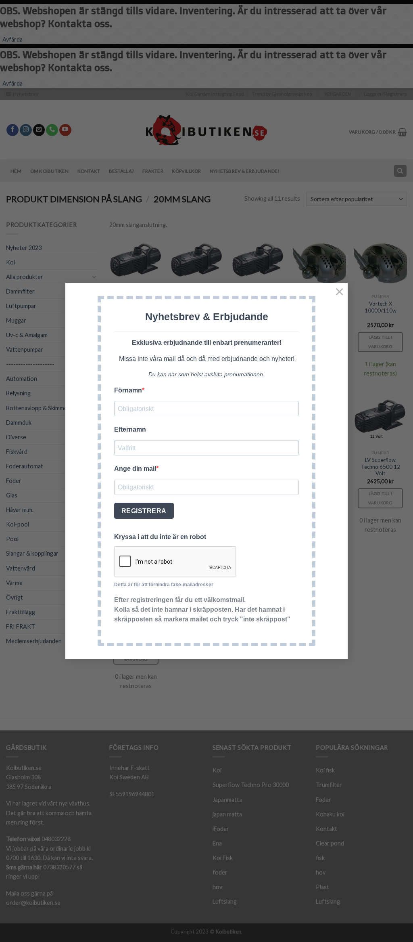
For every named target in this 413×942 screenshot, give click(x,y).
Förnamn (128, 390)
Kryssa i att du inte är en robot (160, 536)
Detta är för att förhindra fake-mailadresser (163, 584)
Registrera (144, 511)
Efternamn (130, 429)
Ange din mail (135, 468)
